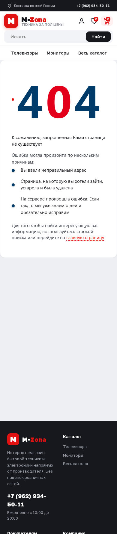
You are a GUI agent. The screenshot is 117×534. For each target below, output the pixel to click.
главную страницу (85, 237)
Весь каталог (92, 52)
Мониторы (58, 52)
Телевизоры (24, 52)
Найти (98, 36)
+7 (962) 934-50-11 (93, 5)
